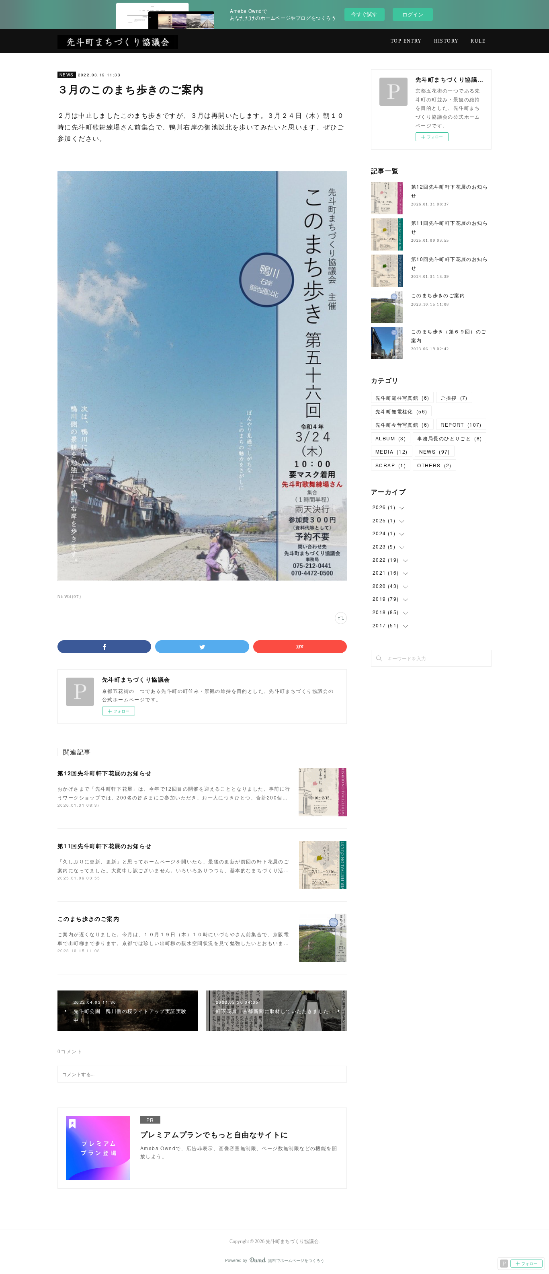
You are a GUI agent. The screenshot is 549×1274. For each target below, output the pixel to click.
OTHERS (434, 465)
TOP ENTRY (406, 41)
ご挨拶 (453, 397)
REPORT (460, 424)
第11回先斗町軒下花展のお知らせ (104, 846)
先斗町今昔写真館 (402, 424)
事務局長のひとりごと (449, 438)
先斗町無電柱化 (401, 411)
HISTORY (446, 41)
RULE (478, 41)
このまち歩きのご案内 (88, 918)
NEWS (66, 75)
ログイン (412, 14)
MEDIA (391, 451)
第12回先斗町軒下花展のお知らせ (104, 773)
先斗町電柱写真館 (402, 397)
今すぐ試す (364, 14)
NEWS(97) (69, 596)
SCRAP (390, 465)
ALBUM (390, 438)
